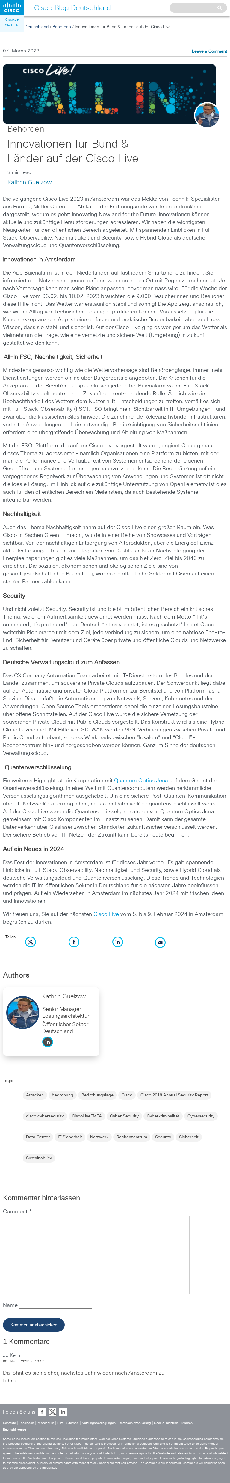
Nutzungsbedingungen (99, 1423)
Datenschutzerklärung (135, 1423)
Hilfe (60, 1423)
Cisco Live (106, 914)
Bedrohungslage (97, 1095)
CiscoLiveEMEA (87, 1116)
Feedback (26, 1423)
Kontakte (9, 1423)
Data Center (38, 1137)
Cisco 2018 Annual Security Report (174, 1095)
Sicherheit (189, 1137)
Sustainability (39, 1158)
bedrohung (62, 1095)
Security (163, 1137)
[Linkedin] (49, 1048)
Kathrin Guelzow (29, 182)
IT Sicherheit (70, 1137)
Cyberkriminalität (163, 1116)
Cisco (127, 1095)
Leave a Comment (209, 51)
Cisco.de (12, 19)
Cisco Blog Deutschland (26, 27)
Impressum (45, 1423)
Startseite (12, 25)
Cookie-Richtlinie (166, 1423)
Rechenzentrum (131, 1137)
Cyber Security (124, 1116)
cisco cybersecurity (45, 1116)
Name (11, 1305)
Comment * (17, 1211)
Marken (187, 1423)
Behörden (61, 27)
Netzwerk (99, 1137)
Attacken (35, 1095)
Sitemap (72, 1423)
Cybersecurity (200, 1116)
